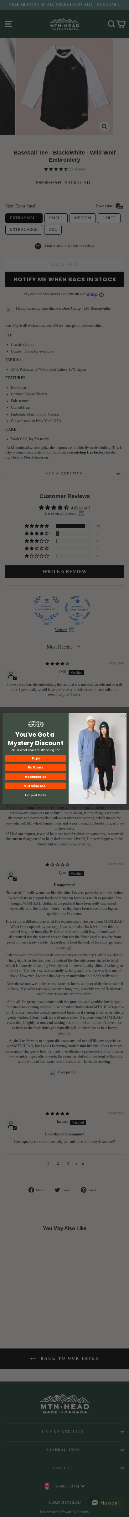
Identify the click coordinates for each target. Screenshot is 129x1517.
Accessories (35, 776)
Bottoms (36, 767)
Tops (35, 758)
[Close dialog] (123, 716)
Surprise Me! (35, 785)
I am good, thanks (35, 795)
